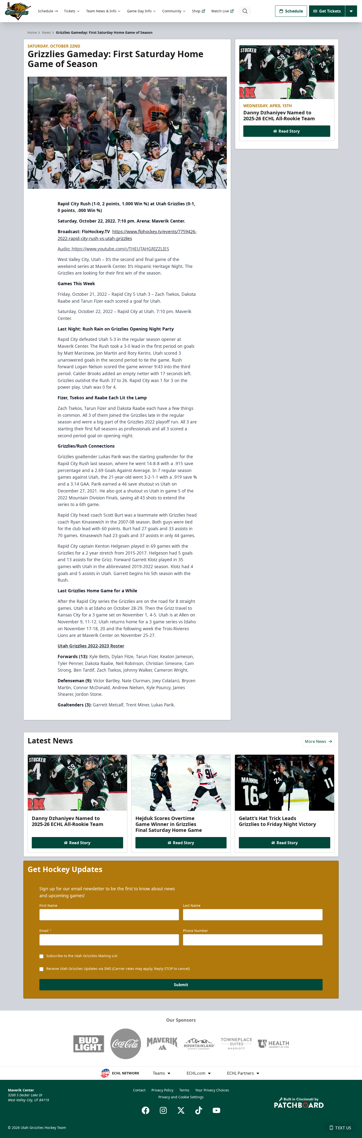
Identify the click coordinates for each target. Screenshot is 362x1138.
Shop (196, 11)
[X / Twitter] (181, 1110)
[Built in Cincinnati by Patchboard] (299, 1102)
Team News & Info (101, 11)
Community (171, 11)
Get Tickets (330, 11)
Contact (139, 1090)
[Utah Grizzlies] (18, 11)
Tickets (69, 11)
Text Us (343, 1128)
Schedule (45, 11)
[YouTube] (216, 1110)
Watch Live (220, 11)
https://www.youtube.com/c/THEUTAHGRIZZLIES (120, 249)
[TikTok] (199, 1110)
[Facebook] (145, 1110)
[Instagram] (163, 1110)
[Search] (245, 11)
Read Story (289, 131)
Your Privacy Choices (212, 1090)
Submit (181, 984)
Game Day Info (139, 11)
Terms (184, 1090)
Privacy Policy (162, 1090)
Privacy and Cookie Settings (181, 1097)
